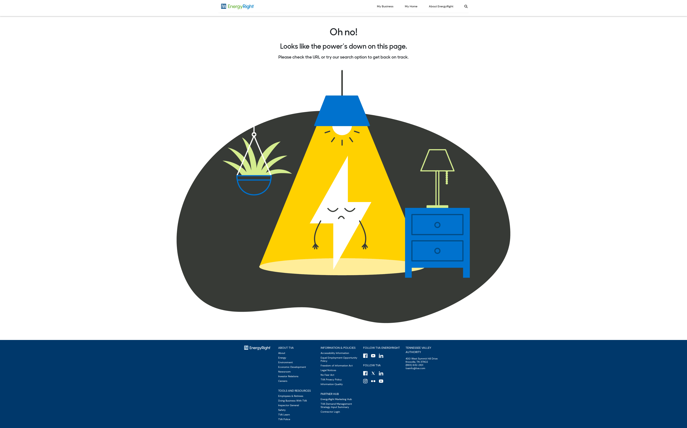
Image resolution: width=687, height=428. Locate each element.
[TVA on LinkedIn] (381, 373)
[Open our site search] (466, 6)
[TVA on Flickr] (373, 381)
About (281, 353)
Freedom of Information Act (337, 365)
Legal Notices (328, 370)
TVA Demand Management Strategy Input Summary (336, 405)
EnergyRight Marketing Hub (336, 399)
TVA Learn (284, 414)
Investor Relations (288, 376)
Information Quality (332, 384)
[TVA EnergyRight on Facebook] (365, 356)
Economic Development (292, 367)
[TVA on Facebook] (365, 373)
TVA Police (284, 419)
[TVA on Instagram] (365, 381)
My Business (385, 6)
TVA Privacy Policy (331, 379)
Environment (285, 362)
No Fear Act (327, 374)
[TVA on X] (373, 373)
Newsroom (284, 371)
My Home (411, 6)
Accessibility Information (335, 353)
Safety (282, 410)
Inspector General (288, 405)
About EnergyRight (441, 6)
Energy (282, 357)
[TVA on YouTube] (381, 381)
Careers (282, 381)
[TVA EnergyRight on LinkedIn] (381, 356)
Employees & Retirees (290, 396)
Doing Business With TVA (292, 400)
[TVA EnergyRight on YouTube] (373, 356)
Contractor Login (330, 411)
